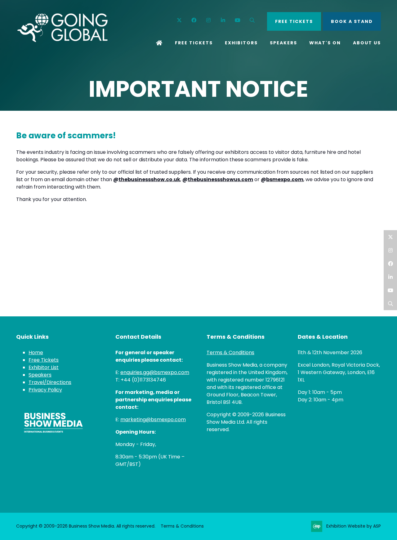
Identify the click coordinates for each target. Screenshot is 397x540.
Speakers (283, 43)
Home (159, 43)
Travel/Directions (50, 382)
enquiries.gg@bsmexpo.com (154, 372)
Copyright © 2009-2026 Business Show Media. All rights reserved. (85, 526)
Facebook (194, 20)
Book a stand (352, 21)
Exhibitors (241, 43)
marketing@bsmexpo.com (153, 419)
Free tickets (294, 21)
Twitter (179, 20)
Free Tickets (194, 43)
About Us (367, 43)
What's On (325, 43)
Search (252, 20)
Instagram (208, 20)
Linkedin (223, 20)
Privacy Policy (45, 389)
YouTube (237, 20)
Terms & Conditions (230, 352)
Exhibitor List (44, 367)
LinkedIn (390, 276)
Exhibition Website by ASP (353, 526)
